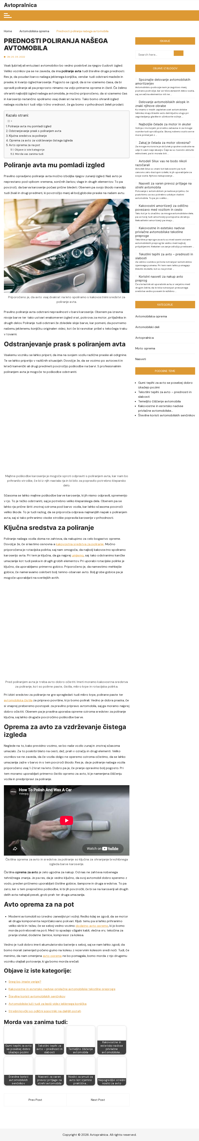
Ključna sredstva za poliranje (28, 136)
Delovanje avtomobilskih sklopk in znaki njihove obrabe (162, 104)
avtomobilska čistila (18, 700)
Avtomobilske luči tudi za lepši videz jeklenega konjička (47, 1004)
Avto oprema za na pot (24, 145)
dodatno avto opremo (92, 926)
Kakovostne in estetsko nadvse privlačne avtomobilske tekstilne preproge (62, 989)
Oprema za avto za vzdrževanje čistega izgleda (41, 140)
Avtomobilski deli (147, 327)
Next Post (98, 1100)
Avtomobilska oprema (151, 316)
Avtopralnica (20, 5)
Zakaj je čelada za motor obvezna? (164, 143)
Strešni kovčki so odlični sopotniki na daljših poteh (45, 1011)
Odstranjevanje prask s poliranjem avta (35, 131)
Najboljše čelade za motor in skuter (165, 124)
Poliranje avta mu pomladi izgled (29, 126)
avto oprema (52, 956)
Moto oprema (145, 348)
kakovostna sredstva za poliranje (80, 544)
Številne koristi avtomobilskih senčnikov (37, 996)
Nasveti (140, 359)
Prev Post (35, 1100)
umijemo (78, 555)
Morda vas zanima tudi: (29, 154)
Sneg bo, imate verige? (25, 982)
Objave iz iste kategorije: (30, 149)
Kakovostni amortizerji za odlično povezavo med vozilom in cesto (161, 207)
